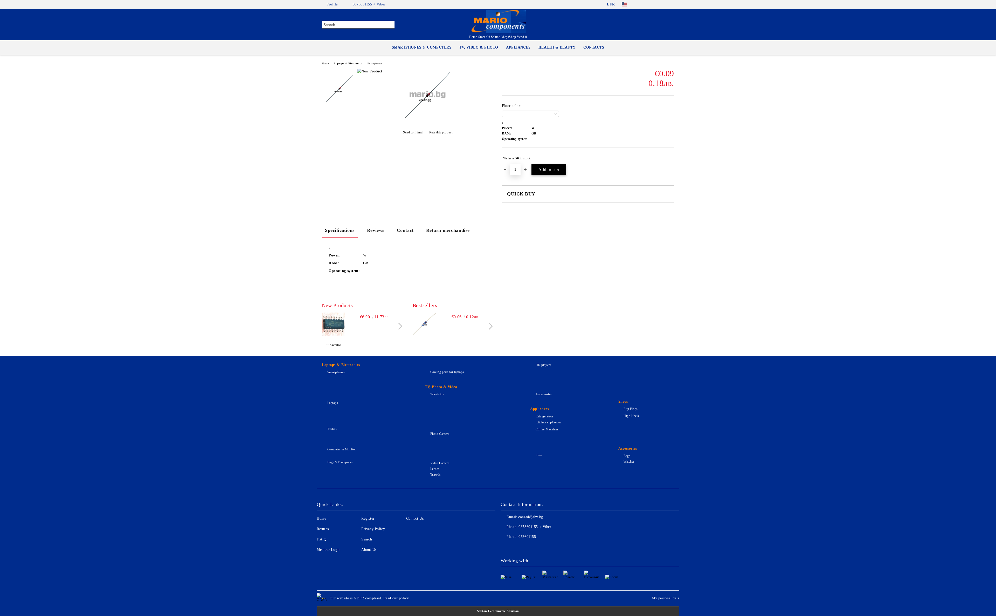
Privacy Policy (373, 529)
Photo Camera (439, 434)
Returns (323, 529)
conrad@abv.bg (530, 517)
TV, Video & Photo (478, 47)
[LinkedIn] (648, 4)
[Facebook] (640, 4)
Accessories (544, 394)
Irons (539, 455)
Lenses (435, 469)
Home (325, 63)
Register (367, 518)
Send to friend (413, 132)
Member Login (329, 550)
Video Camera (439, 463)
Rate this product (440, 132)
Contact (405, 230)
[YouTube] (671, 4)
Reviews (375, 230)
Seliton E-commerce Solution (498, 611)
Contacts (593, 47)
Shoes (623, 401)
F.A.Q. (322, 539)
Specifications (340, 230)
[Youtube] (539, 547)
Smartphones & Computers (422, 47)
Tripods (435, 474)
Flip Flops (631, 409)
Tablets (332, 429)
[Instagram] (663, 4)
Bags (627, 456)
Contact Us (415, 518)
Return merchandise (448, 230)
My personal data (665, 598)
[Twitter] (656, 4)
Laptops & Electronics (348, 63)
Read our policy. (396, 598)
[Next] (398, 326)
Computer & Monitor (341, 449)
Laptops (332, 403)
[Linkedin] (550, 547)
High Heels (631, 416)
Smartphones (374, 63)
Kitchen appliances (548, 422)
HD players (543, 365)
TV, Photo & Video (441, 387)
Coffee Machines (547, 429)
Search (366, 539)
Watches (629, 461)
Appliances (518, 47)
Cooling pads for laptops (447, 372)
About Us (368, 550)
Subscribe (333, 345)
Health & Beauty (557, 47)
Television (437, 394)
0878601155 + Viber (369, 4)
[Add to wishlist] (670, 158)
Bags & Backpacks (340, 462)
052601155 (527, 537)
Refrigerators (545, 416)
